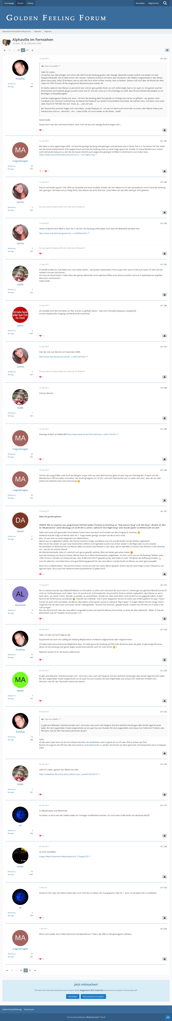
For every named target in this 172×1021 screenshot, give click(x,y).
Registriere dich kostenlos (92, 990)
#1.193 (164, 629)
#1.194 (164, 670)
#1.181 (164, 58)
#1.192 (164, 585)
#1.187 (164, 346)
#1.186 (164, 305)
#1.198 (164, 846)
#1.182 (164, 141)
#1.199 (164, 887)
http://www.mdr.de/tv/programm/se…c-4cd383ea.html (63, 233)
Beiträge (11, 86)
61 (27, 50)
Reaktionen (12, 84)
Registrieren (153, 3)
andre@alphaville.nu (93, 745)
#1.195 (164, 711)
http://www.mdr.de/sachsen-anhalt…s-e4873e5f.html (62, 356)
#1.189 (164, 429)
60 (23, 50)
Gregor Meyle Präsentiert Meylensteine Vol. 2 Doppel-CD (63, 856)
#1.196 (164, 764)
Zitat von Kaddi (51, 66)
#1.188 (164, 387)
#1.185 (164, 264)
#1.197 (164, 805)
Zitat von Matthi (51, 719)
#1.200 (164, 928)
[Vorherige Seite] (5, 50)
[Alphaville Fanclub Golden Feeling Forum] (86, 17)
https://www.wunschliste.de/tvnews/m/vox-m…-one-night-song (66, 154)
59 (18, 50)
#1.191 (164, 511)
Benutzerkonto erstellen (93, 996)
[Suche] (165, 3)
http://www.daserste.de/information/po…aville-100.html (92, 434)
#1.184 (164, 223)
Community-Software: (86, 1017)
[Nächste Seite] (32, 50)
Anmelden (140, 3)
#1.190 (164, 470)
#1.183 (164, 182)
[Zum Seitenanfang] (168, 1017)
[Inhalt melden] (164, 130)
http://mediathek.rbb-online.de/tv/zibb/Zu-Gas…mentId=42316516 (68, 774)
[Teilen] (167, 50)
